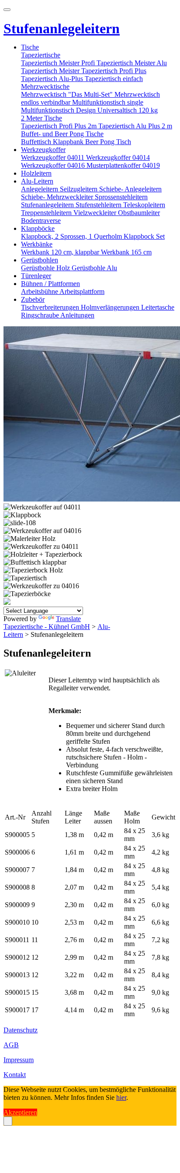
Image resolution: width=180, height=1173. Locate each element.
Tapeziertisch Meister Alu (132, 63)
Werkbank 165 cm (126, 252)
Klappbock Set (144, 236)
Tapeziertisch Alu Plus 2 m (135, 126)
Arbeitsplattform (81, 291)
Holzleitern (36, 173)
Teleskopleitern (144, 204)
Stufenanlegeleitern (48, 204)
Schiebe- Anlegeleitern (130, 189)
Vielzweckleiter (95, 212)
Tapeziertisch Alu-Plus (53, 78)
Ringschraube (40, 315)
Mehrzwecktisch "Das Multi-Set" (67, 94)
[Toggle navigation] (6, 9)
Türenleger (36, 275)
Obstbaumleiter (139, 212)
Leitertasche (157, 307)
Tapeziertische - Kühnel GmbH (46, 626)
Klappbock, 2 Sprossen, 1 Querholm (72, 236)
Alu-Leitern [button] (37, 181)
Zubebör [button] (33, 299)
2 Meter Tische (41, 118)
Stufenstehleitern (99, 204)
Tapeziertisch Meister (51, 70)
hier (121, 1097)
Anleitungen (77, 315)
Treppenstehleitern (47, 212)
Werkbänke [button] (36, 244)
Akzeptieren (20, 1112)
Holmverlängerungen (111, 307)
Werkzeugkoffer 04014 (118, 157)
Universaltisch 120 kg (127, 110)
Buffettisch (37, 141)
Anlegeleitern (40, 189)
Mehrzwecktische (45, 86)
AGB (11, 1045)
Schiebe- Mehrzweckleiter (58, 197)
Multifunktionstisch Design (59, 110)
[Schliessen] (7, 1121)
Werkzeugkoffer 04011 (53, 157)
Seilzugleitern (79, 189)
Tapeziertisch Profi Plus (113, 70)
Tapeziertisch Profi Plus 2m (59, 126)
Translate (68, 618)
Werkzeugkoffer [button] (43, 149)
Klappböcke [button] (38, 228)
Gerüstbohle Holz (46, 268)
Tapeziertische (40, 55)
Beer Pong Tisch (108, 141)
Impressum (18, 1059)
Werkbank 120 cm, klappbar (61, 252)
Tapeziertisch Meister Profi (59, 63)
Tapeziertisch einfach (114, 78)
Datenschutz (20, 1030)
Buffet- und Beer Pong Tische (62, 134)
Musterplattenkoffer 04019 (123, 165)
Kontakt (14, 1074)
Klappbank (69, 141)
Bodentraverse (41, 220)
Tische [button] (30, 47)
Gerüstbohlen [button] (39, 260)
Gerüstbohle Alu (94, 268)
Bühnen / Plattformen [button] (50, 283)
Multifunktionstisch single (107, 102)
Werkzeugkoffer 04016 (54, 165)
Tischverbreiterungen (51, 307)
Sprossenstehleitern (121, 197)
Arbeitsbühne (40, 291)
